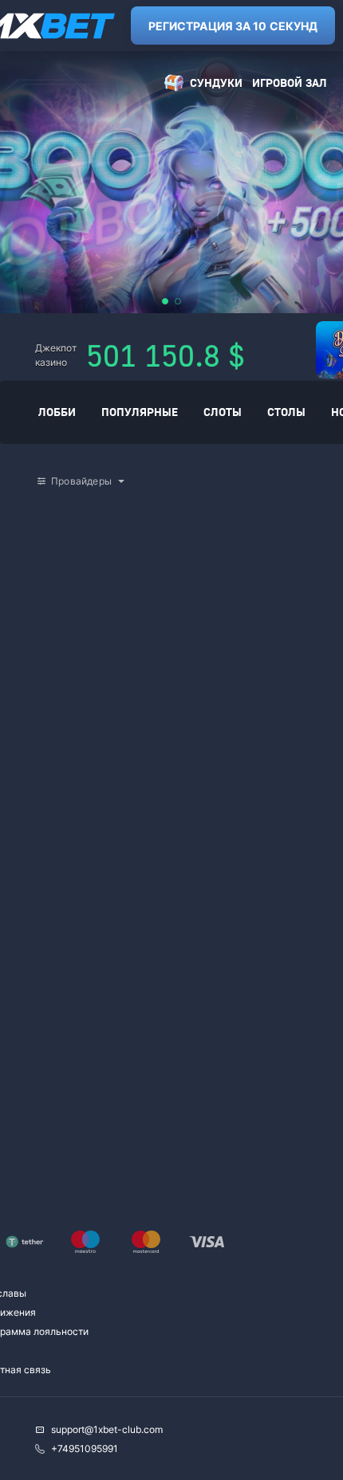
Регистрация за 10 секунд (232, 26)
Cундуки (216, 82)
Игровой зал (289, 82)
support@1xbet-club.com (107, 1429)
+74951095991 (84, 1448)
